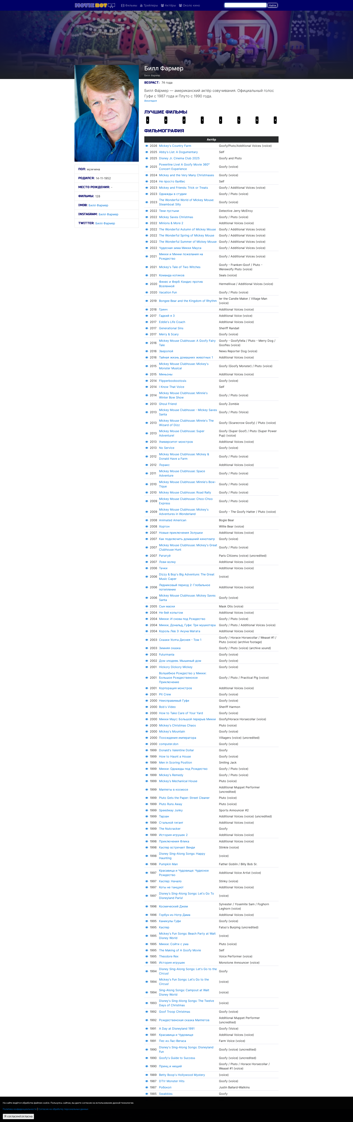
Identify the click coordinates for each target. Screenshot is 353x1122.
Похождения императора (177, 737)
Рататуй (165, 555)
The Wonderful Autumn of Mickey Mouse (187, 229)
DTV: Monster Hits (171, 1081)
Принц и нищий (170, 1066)
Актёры (170, 5)
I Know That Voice (171, 387)
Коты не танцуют (171, 887)
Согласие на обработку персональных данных (63, 1109)
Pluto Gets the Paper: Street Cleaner (184, 798)
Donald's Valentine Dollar (176, 750)
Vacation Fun (168, 292)
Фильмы (130, 5)
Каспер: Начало (170, 881)
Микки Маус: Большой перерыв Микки (187, 719)
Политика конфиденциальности (20, 1109)
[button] (146, 146)
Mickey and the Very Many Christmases (186, 175)
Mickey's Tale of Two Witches (179, 267)
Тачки (163, 568)
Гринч (163, 309)
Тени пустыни (169, 211)
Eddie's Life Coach (172, 322)
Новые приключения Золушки (181, 532)
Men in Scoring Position (175, 762)
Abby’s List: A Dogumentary (178, 152)
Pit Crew (165, 694)
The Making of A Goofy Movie (180, 950)
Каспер (164, 927)
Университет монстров (176, 442)
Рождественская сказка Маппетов (184, 1020)
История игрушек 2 (173, 835)
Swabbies (165, 1094)
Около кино (191, 5)
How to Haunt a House (175, 756)
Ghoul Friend (168, 404)
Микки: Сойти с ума (173, 944)
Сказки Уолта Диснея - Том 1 (180, 640)
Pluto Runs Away (170, 804)
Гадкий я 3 (167, 315)
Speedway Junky (171, 810)
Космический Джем (173, 906)
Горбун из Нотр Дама (174, 915)
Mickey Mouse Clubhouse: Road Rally (185, 492)
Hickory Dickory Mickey (175, 667)
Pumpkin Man (168, 864)
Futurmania (166, 654)
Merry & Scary (169, 334)
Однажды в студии (173, 194)
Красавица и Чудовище (176, 1035)
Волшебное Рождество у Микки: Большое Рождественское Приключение (182, 677)
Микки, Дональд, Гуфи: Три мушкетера (187, 625)
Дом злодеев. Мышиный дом (180, 661)
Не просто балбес (172, 181)
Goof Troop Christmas (174, 1011)
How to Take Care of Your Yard (181, 713)
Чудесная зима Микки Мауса (180, 248)
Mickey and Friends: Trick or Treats (183, 187)
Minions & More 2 (171, 223)
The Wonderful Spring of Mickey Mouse (186, 235)
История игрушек (172, 962)
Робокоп (165, 1087)
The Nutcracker (170, 828)
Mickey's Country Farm (175, 146)
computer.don (168, 744)
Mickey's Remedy (171, 775)
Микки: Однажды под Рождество (183, 769)
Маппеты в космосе (173, 789)
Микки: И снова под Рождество (182, 619)
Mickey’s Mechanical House (178, 781)
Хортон (164, 526)
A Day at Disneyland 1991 (177, 1028)
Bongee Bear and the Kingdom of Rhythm (188, 301)
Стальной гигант (171, 822)
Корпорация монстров (175, 688)
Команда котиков (171, 275)
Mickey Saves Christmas (176, 217)
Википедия (150, 100)
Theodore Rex (169, 956)
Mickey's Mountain (172, 731)
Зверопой (166, 351)
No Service (166, 448)
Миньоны (165, 374)
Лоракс (164, 465)
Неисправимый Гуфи (174, 700)
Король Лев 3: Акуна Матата (179, 631)
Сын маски (167, 606)
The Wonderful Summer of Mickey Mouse (188, 241)
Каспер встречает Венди (177, 847)
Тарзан (164, 816)
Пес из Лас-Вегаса (172, 1041)
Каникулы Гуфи (170, 921)
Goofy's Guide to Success (177, 1058)
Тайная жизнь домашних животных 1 (186, 357)
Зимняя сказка (170, 648)
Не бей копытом (171, 612)
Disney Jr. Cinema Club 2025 (179, 158)
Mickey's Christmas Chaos (177, 725)
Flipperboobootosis (172, 381)
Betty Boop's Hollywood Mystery (182, 1075)
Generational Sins (171, 328)
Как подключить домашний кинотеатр (187, 539)
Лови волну (167, 562)
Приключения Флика (174, 841)
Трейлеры (150, 5)
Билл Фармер (98, 205)
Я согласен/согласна (18, 1116)
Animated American (172, 520)
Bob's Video (167, 707)
